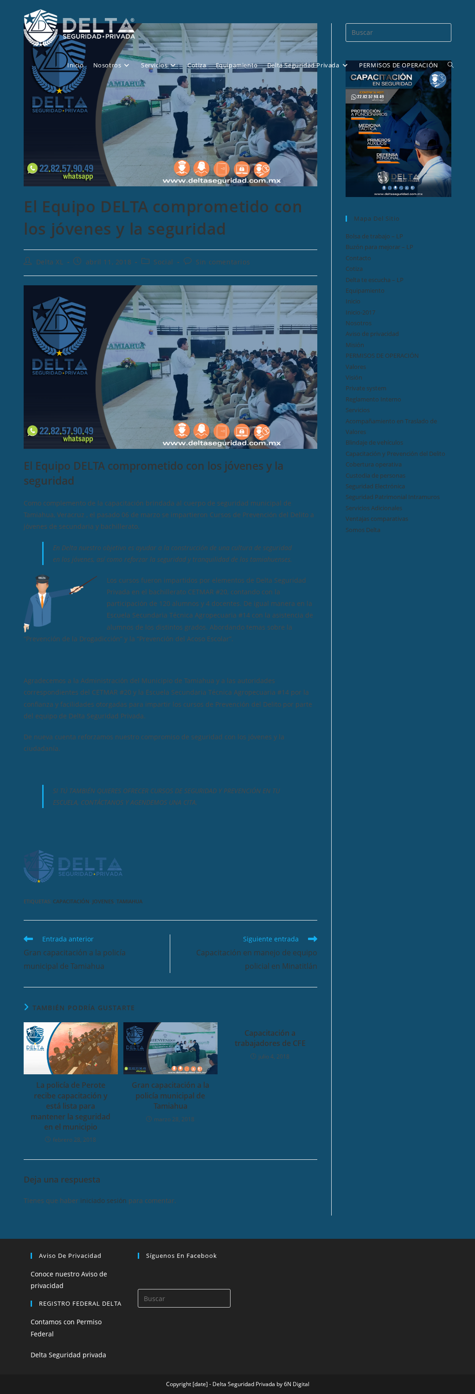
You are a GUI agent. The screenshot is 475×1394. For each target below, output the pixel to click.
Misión (355, 345)
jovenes (103, 901)
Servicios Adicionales (374, 508)
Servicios (358, 410)
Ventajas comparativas (377, 518)
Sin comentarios (223, 261)
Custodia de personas (375, 475)
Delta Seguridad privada (68, 1354)
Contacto (358, 258)
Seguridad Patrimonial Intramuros (393, 497)
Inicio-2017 (360, 312)
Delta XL (50, 261)
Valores (356, 366)
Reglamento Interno (373, 399)
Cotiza (354, 268)
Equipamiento (365, 290)
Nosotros (359, 323)
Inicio (353, 301)
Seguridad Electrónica (375, 486)
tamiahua (129, 901)
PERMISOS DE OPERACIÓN (382, 355)
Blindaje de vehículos (374, 442)
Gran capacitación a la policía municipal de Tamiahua (170, 1095)
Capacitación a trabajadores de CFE (270, 1038)
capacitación (71, 901)
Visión (354, 377)
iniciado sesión (103, 1200)
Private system (366, 388)
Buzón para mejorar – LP (379, 247)
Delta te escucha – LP (375, 280)
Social (163, 261)
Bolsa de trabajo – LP (374, 236)
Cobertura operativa (374, 464)
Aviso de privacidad (372, 333)
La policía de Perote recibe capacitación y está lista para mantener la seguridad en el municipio (70, 1106)
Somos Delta (363, 530)
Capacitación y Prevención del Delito (395, 453)
